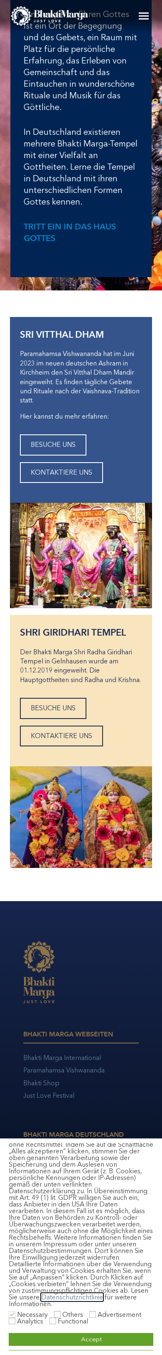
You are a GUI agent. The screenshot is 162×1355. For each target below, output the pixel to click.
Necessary (32, 1314)
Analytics (30, 1321)
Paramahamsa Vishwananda (64, 1070)
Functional (73, 1321)
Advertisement (119, 1314)
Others (72, 1314)
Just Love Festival (48, 1095)
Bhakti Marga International (62, 1058)
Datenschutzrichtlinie (72, 1297)
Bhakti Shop (41, 1083)
